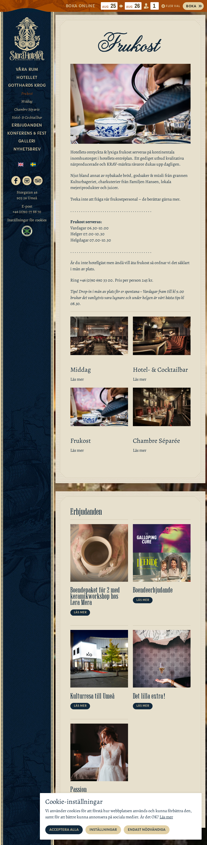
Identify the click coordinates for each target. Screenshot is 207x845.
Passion (78, 789)
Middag (26, 101)
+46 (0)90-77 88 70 (27, 211)
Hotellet (26, 77)
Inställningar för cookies (27, 220)
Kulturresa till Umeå (92, 696)
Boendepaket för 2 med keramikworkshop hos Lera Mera (95, 596)
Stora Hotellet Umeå (27, 38)
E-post (27, 206)
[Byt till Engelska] (20, 165)
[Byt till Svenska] (33, 165)
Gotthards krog (27, 85)
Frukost (27, 93)
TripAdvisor (38, 180)
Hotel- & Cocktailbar (27, 117)
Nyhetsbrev (26, 149)
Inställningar (103, 830)
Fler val (173, 6)
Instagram (27, 180)
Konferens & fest (26, 133)
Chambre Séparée (27, 109)
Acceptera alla (64, 830)
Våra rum (27, 69)
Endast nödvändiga (146, 830)
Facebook (15, 180)
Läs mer (77, 379)
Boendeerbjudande (153, 590)
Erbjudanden (27, 125)
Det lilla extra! (149, 696)
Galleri (27, 141)
